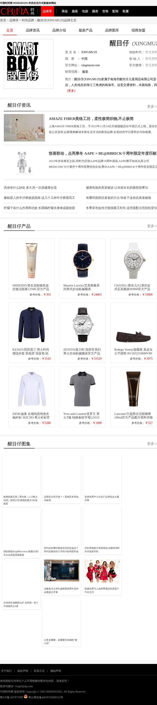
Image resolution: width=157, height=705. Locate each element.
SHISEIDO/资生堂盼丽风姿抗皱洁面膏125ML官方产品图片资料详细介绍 (30, 287)
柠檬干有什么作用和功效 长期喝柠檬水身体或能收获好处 (39, 208)
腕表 (95, 11)
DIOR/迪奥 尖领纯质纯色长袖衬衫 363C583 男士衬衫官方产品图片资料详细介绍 (31, 416)
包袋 (85, 11)
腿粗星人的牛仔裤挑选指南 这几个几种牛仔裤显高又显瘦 (39, 198)
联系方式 (39, 671)
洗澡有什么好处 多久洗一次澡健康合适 (30, 187)
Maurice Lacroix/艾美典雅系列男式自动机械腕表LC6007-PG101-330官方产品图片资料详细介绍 (82, 287)
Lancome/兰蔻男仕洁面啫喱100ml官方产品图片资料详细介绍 (133, 416)
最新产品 (85, 30)
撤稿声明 (55, 671)
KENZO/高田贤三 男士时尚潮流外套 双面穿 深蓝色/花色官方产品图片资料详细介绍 (30, 351)
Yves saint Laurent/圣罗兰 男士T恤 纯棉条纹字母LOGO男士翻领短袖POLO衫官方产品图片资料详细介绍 (81, 416)
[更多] (71, 90)
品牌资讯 (33, 30)
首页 (3, 20)
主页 (9, 30)
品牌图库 (112, 30)
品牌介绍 (59, 30)
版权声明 (22, 671)
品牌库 (47, 11)
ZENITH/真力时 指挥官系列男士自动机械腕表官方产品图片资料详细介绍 (82, 351)
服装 (75, 11)
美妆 (65, 11)
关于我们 (6, 671)
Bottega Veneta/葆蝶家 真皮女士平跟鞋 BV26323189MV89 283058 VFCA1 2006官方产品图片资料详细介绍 (133, 351)
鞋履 (126, 11)
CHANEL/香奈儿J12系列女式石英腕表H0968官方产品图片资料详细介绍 (132, 287)
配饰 (115, 11)
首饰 (105, 11)
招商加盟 (138, 30)
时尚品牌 (28, 20)
